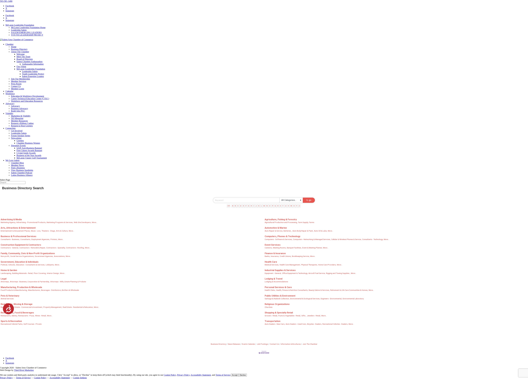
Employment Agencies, (40, 239)
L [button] (261, 206)
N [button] (267, 206)
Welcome (20, 54)
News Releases (234, 344)
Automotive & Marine (276, 228)
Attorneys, (5, 281)
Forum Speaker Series (20, 135)
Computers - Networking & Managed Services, (312, 239)
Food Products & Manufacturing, (14, 290)
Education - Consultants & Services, (30, 265)
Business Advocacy (19, 108)
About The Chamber (20, 51)
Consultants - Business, (10, 239)
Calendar (9, 91)
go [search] (310, 200)
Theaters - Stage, (48, 231)
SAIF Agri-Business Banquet (29, 148)
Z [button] (299, 206)
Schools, (11, 265)
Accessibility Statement (201, 375)
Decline (243, 375)
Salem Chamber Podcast (21, 173)
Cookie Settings (80, 378)
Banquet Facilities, (294, 248)
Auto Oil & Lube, (320, 231)
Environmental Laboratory (353, 298)
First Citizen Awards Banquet (29, 150)
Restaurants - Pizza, (26, 316)
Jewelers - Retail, (314, 316)
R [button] (277, 206)
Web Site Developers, (82, 222)
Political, (4, 265)
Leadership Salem (19, 30)
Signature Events (18, 145)
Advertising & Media (11, 219)
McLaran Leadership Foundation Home (28, 27)
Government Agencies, (44, 256)
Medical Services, (272, 265)
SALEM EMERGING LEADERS (26, 32)
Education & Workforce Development (27, 96)
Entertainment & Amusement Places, (15, 231)
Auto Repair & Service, (274, 231)
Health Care (271, 262)
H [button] (251, 206)
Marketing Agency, (8, 222)
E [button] (243, 206)
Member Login (17, 89)
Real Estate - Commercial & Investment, (27, 307)
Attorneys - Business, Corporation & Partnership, (30, 281)
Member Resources (19, 121)
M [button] (264, 206)
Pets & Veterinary (10, 295)
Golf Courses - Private (33, 324)
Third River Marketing (24, 370)
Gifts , (303, 316)
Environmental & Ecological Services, (305, 298)
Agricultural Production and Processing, (281, 222)
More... (94, 222)
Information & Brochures (291, 344)
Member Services (18, 81)
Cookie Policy (170, 375)
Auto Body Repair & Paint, (302, 231)
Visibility (9, 113)
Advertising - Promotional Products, (31, 222)
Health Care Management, (290, 265)
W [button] (291, 206)
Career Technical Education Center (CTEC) (30, 98)
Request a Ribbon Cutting (22, 123)
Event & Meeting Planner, (312, 248)
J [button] (256, 206)
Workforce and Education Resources (27, 101)
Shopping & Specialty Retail (279, 312)
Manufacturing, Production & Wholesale (21, 287)
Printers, (53, 239)
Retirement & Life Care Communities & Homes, (349, 290)
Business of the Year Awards (28, 155)
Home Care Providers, (327, 265)
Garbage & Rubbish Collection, (277, 298)
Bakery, (14, 316)
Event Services (272, 245)
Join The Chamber (309, 344)
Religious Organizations (277, 304)
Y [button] (296, 206)
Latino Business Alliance (22, 175)
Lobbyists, (50, 265)
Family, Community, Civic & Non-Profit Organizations (28, 253)
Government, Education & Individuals (19, 262)
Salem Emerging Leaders (33, 76)
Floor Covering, (40, 273)
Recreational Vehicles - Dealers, (335, 324)
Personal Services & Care (278, 287)
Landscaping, (6, 273)
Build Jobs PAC (18, 111)
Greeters (20, 140)
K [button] (258, 206)
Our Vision (21, 66)
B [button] (235, 206)
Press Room (16, 84)
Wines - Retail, (40, 316)
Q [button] (275, 206)
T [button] (282, 206)
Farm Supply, (303, 222)
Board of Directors (24, 59)
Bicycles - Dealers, (314, 324)
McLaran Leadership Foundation (20, 25)
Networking (16, 138)
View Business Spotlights (22, 170)
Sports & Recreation (11, 321)
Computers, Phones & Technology (282, 236)
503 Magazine (17, 118)
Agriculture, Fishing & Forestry (281, 219)
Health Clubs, (270, 290)
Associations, (59, 256)
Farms (311, 222)
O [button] (269, 206)
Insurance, (275, 256)
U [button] (285, 206)
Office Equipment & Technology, (295, 273)
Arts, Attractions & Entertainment (18, 228)
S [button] (280, 206)
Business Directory (19, 49)
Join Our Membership (20, 79)
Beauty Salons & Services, (319, 290)
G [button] (248, 206)
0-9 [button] (229, 206)
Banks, (267, 256)
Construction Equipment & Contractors (21, 245)
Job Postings (262, 344)
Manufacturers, (34, 290)
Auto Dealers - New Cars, (275, 324)
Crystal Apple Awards (26, 153)
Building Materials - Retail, (22, 273)
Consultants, (25, 239)
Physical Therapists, (309, 265)
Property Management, (52, 307)
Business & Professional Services (18, 236)
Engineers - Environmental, (331, 298)
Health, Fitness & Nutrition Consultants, (292, 290)
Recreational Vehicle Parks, (12, 324)
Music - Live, (36, 231)
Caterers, (268, 248)
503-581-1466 (6, 1)
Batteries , (288, 231)
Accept (235, 375)
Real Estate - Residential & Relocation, (78, 307)
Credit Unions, (285, 256)
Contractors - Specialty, (55, 248)
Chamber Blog (17, 163)
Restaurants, (6, 316)
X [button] (294, 206)
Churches (268, 307)
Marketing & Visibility (21, 116)
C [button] (238, 206)
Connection (11, 128)
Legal (3, 278)
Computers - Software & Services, (278, 239)
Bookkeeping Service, (301, 256)
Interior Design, (53, 273)
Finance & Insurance (275, 253)
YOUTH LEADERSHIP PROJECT (27, 35)
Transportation (272, 321)
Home (13, 47)
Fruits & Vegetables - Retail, (289, 316)
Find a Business (18, 168)
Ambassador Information (33, 64)
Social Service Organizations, (22, 256)
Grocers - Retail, (271, 316)
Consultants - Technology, (372, 239)
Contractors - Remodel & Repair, (32, 248)
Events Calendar (248, 344)
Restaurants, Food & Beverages (17, 312)
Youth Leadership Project (33, 74)
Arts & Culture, (62, 231)
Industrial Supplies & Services (280, 270)
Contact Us (16, 86)
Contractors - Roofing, (75, 248)
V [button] (288, 206)
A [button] (232, 206)
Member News (17, 165)
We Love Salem (12, 160)
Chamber (9, 44)
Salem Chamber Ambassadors (29, 61)
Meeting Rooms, (279, 248)
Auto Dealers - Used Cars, (296, 324)
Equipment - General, (273, 273)
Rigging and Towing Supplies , (338, 273)
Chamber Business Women (28, 143)
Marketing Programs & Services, (60, 222)
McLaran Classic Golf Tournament (31, 158)
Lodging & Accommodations (276, 281)
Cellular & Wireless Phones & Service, (346, 239)
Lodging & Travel (273, 278)
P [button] (272, 206)
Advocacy (10, 103)
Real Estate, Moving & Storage (16, 304)
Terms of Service (223, 375)
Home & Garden (9, 270)
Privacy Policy (183, 375)
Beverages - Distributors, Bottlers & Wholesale (60, 290)
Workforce (10, 93)
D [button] (240, 206)
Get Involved (16, 131)
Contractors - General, (10, 248)
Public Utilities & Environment (280, 295)
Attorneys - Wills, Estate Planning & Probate (68, 281)
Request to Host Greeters (22, 126)
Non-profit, (5, 256)
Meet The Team (23, 56)
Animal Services (7, 298)
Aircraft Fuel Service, (316, 273)
